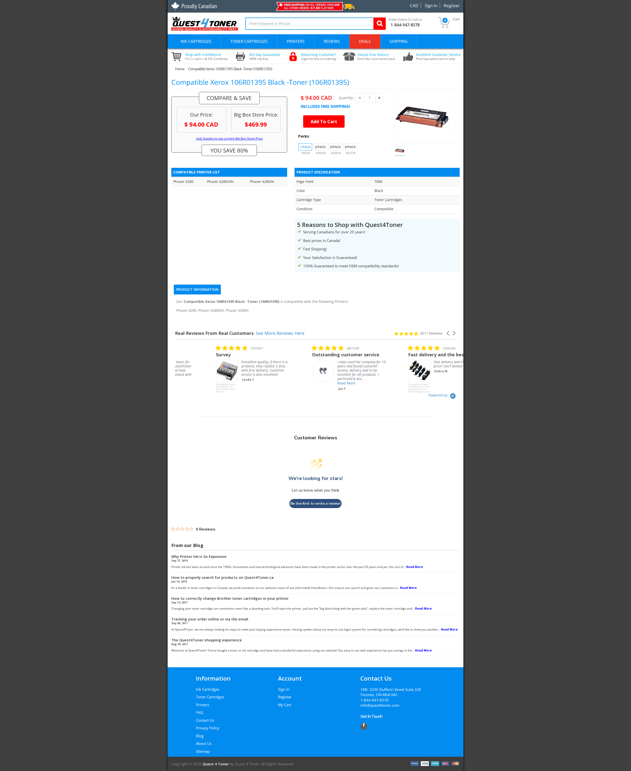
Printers (202, 704)
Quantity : (347, 98)
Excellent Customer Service (438, 56)
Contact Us (205, 720)
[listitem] (212, 369)
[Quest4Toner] (204, 22)
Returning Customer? (318, 56)
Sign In (283, 689)
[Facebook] (363, 726)
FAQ (199, 712)
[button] (448, 333)
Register (285, 696)
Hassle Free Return (376, 56)
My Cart (284, 704)
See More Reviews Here (280, 333)
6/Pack (350, 147)
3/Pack (335, 147)
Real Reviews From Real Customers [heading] (214, 333)
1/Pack (305, 147)
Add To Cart (324, 121)
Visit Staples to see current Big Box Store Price (229, 138)
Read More (306, 383)
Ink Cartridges (207, 689)
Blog (200, 735)
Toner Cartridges (210, 696)
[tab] (197, 289)
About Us (203, 743)
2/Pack (320, 147)
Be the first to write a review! (315, 503)
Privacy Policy (207, 727)
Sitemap (203, 751)
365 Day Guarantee (264, 56)
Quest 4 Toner (216, 763)
